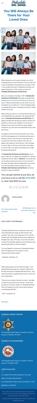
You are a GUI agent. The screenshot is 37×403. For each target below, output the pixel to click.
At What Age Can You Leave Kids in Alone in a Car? (28, 210)
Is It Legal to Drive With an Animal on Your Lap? (16, 375)
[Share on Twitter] (16, 187)
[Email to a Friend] (20, 187)
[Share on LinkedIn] (26, 187)
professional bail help (14, 100)
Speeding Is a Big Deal (8, 385)
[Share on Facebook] (13, 187)
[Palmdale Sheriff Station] (8, 325)
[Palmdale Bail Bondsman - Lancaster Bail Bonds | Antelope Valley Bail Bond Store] (18, 3)
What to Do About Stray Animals (11, 378)
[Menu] (2, 3)
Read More (4, 302)
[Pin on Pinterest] (23, 187)
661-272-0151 (28, 178)
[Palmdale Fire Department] (8, 351)
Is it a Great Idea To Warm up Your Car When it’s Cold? (18, 382)
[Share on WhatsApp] (10, 187)
